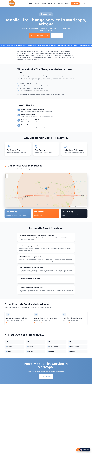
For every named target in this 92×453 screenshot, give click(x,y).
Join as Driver (51, 3)
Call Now (76, 3)
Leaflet (73, 206)
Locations (43, 3)
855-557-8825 (47, 377)
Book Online (57, 36)
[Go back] (5, 3)
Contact (67, 3)
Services (36, 3)
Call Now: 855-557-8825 (40, 35)
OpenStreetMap (79, 206)
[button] (46, 188)
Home (30, 3)
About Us (60, 3)
